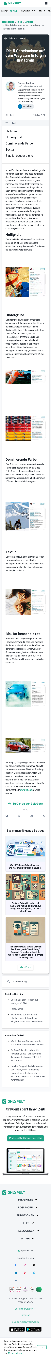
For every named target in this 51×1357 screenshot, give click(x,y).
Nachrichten (28, 11)
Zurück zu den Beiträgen (27, 803)
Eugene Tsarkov (26, 83)
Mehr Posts (25, 967)
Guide (4, 11)
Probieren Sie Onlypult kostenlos (25, 1138)
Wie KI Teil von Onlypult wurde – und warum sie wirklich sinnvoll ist (25, 866)
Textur (10, 149)
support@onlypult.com (25, 1322)
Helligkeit (12, 131)
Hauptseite (8, 22)
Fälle (42, 11)
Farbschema (17, 1009)
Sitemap (25, 1315)
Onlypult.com (26, 790)
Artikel (14, 11)
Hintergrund (14, 137)
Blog (19, 22)
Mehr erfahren (15, 1353)
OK (42, 1347)
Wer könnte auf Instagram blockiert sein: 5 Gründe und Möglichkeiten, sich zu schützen (26, 1018)
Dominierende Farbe (19, 143)
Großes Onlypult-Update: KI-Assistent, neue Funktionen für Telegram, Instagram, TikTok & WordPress (25, 907)
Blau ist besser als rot (20, 155)
